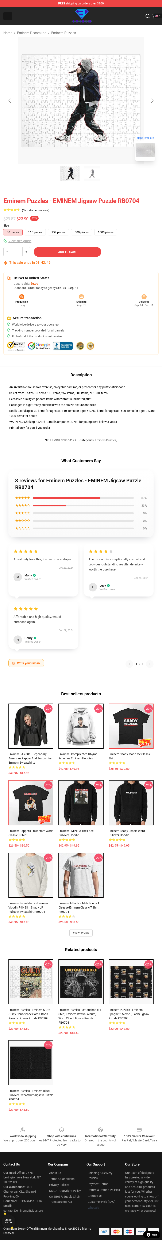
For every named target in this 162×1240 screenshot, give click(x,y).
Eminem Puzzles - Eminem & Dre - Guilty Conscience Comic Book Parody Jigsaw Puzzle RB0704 (29, 1014)
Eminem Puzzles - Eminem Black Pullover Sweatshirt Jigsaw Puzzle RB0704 (30, 1095)
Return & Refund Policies (104, 1190)
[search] (147, 16)
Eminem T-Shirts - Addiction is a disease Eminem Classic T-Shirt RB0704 (78, 907)
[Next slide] (152, 100)
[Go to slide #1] (70, 173)
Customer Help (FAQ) (101, 1201)
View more (81, 932)
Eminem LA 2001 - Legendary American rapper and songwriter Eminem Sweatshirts (30, 758)
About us (55, 1173)
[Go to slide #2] (92, 173)
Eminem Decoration (31, 33)
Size (6, 225)
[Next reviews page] (150, 664)
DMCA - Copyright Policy (65, 1190)
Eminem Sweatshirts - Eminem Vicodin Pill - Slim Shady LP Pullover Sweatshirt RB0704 (28, 907)
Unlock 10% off (8, 1221)
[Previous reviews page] (129, 664)
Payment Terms (98, 1184)
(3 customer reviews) (35, 210)
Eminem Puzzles (63, 33)
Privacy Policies (59, 1184)
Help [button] (154, 1234)
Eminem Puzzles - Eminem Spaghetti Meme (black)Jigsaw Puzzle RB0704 (129, 1014)
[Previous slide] (9, 100)
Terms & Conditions (61, 1179)
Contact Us (95, 1195)
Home (7, 33)
